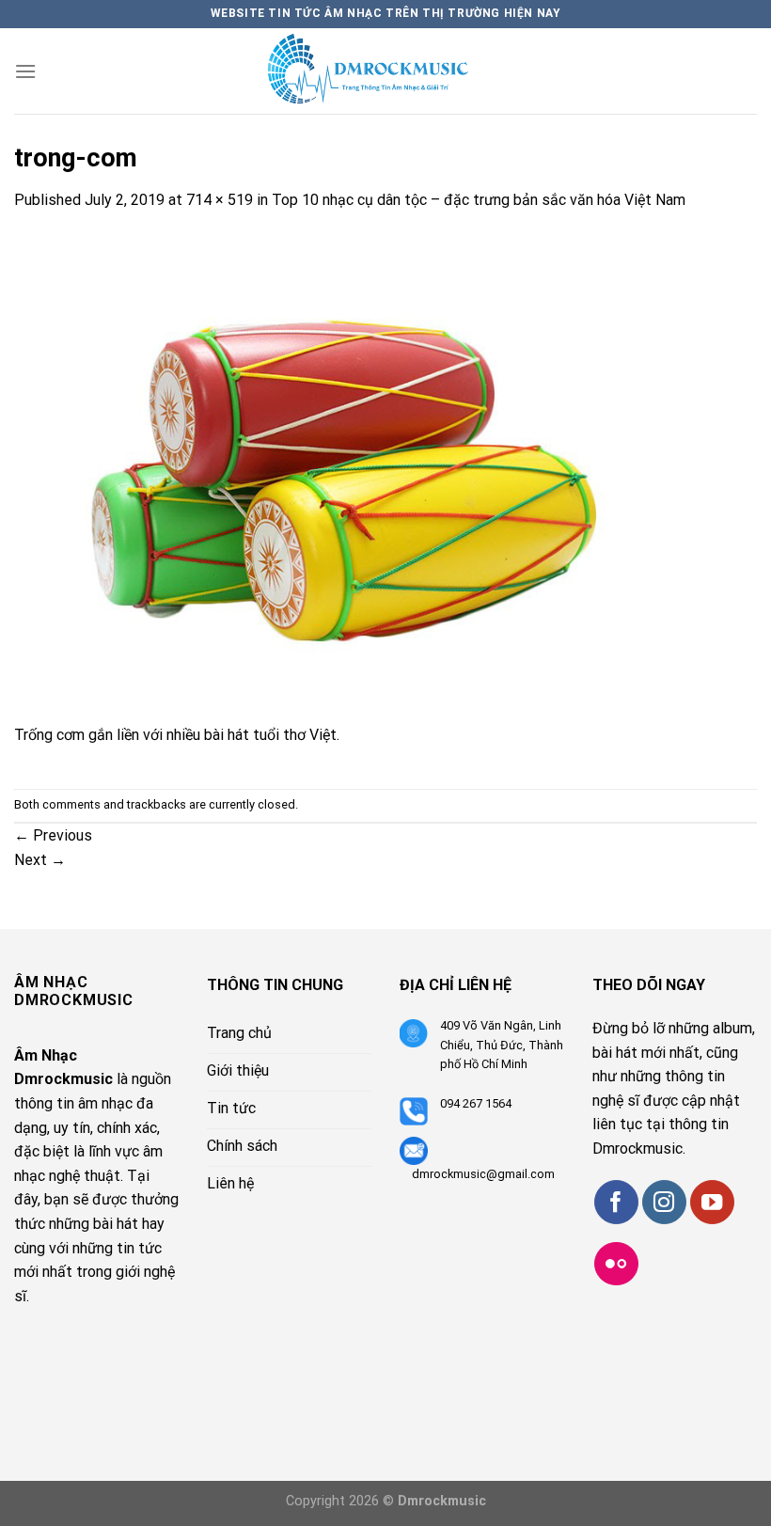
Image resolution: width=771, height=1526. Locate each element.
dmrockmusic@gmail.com (483, 1174)
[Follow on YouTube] (712, 1202)
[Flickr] (616, 1264)
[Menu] (25, 71)
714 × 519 (219, 200)
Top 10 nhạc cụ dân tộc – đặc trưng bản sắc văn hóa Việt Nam (478, 200)
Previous (53, 835)
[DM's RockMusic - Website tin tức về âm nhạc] (385, 71)
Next (40, 860)
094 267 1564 (475, 1103)
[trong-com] (349, 477)
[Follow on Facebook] (616, 1202)
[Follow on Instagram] (664, 1202)
